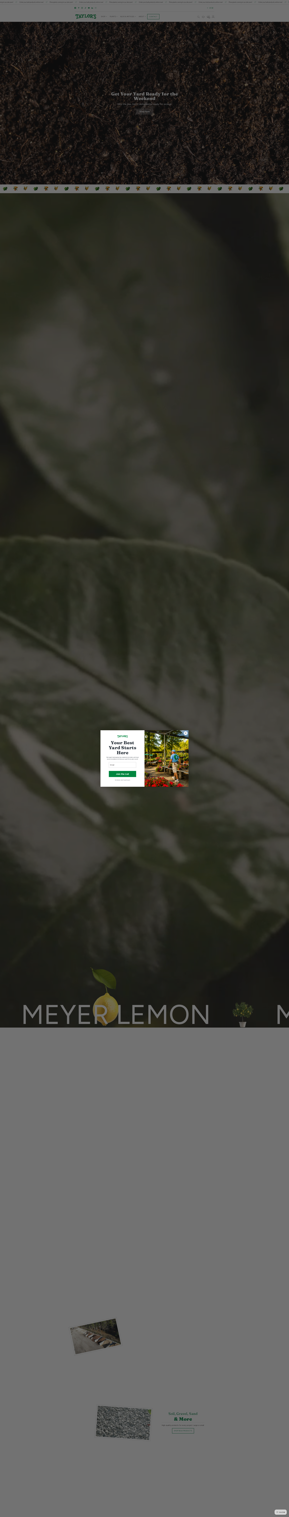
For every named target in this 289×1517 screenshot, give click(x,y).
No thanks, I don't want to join (122, 780)
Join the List (122, 774)
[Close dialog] (186, 733)
